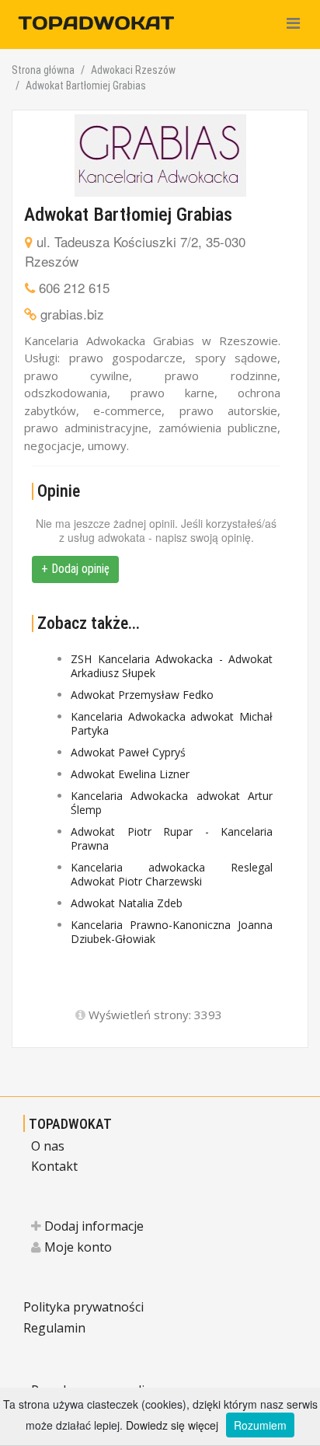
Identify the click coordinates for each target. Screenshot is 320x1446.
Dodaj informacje (92, 1226)
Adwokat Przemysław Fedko (142, 694)
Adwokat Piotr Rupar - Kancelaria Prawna (172, 838)
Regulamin (54, 1327)
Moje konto (76, 1247)
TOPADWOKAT (70, 1124)
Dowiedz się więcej (172, 1425)
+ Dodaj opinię (75, 568)
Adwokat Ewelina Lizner (130, 774)
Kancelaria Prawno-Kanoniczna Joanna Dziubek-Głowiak (172, 931)
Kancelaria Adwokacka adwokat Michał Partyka (172, 723)
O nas (47, 1145)
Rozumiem (260, 1425)
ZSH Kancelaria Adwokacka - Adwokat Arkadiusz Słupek (172, 665)
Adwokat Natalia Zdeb (127, 903)
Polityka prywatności (83, 1306)
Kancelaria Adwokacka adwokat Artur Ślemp (172, 802)
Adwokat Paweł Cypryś (128, 752)
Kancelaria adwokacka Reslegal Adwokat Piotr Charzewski (172, 874)
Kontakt (54, 1166)
